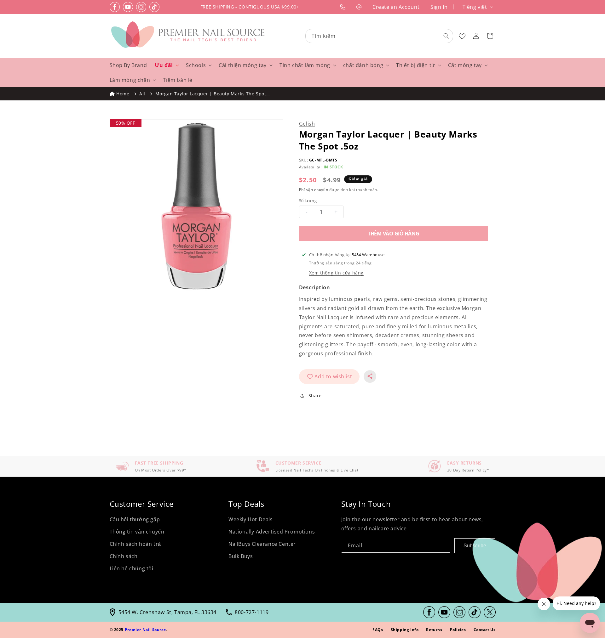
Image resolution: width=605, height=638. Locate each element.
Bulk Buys (240, 556)
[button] (490, 36)
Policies (458, 629)
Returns (434, 629)
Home (122, 94)
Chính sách (124, 556)
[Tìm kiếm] (446, 36)
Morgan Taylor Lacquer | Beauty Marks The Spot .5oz (210, 94)
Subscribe (475, 545)
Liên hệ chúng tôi (131, 568)
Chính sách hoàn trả (135, 543)
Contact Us (485, 629)
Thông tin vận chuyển (137, 531)
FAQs (377, 629)
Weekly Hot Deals (250, 519)
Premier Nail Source (145, 629)
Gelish (307, 123)
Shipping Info (405, 629)
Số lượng (308, 200)
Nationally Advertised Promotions (271, 531)
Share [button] (315, 395)
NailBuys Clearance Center (262, 543)
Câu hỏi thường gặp (135, 519)
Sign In (438, 6)
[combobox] (379, 36)
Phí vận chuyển (313, 189)
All (142, 94)
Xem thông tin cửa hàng (336, 273)
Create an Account (395, 6)
